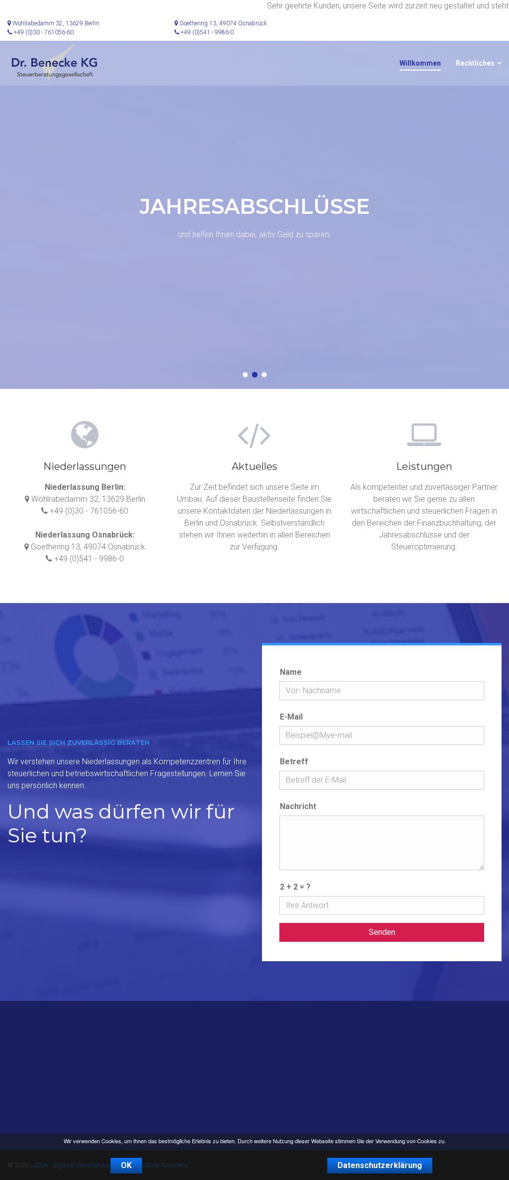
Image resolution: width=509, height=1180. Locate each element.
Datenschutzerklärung (380, 1165)
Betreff (294, 761)
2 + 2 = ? (295, 887)
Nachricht (298, 806)
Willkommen (420, 63)
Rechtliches (475, 63)
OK (126, 1165)
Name (291, 672)
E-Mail (291, 717)
